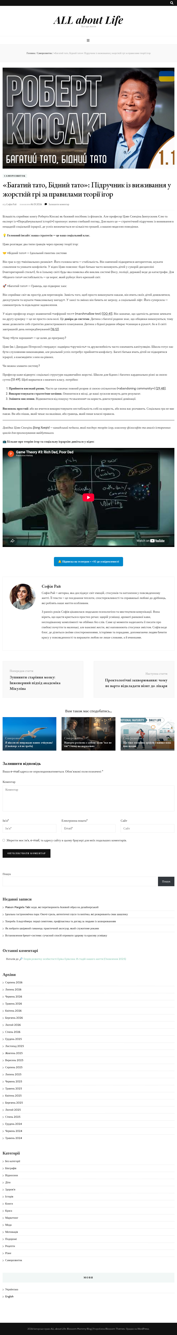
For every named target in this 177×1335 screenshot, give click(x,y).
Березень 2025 (14, 1102)
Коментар (9, 782)
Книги (9, 1203)
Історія (9, 1196)
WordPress (143, 1328)
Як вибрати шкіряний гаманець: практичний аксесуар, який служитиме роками (52, 928)
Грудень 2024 (13, 1124)
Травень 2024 (13, 1138)
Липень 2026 (13, 989)
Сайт (124, 821)
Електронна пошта (75, 821)
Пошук (7, 874)
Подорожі (11, 1239)
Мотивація (11, 1232)
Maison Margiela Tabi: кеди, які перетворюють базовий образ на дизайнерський (52, 907)
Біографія (10, 1168)
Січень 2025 (12, 1116)
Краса (8, 1210)
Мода (8, 1224)
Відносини (11, 1175)
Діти (8, 1182)
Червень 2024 (13, 1131)
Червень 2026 (13, 996)
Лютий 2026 (13, 1024)
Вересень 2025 (14, 1060)
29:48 (161, 388)
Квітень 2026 (13, 1010)
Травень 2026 (13, 1003)
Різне (8, 1253)
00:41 (107, 314)
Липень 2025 (13, 1074)
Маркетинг (11, 1217)
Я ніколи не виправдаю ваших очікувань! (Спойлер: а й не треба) (29, 744)
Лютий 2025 (13, 1109)
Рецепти (10, 1246)
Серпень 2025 (13, 1067)
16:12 (55, 329)
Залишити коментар (59, 204)
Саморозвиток (15, 176)
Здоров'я (10, 1189)
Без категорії (12, 1161)
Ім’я (6, 821)
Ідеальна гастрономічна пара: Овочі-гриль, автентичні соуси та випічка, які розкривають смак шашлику (66, 914)
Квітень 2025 (13, 1095)
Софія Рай (11, 204)
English (9, 1296)
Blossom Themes (115, 1328)
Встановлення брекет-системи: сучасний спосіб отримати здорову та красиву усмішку (56, 935)
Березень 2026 (14, 1017)
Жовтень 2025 (14, 1053)
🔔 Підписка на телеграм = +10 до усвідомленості (88, 561)
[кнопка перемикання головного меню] (88, 40)
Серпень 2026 (13, 982)
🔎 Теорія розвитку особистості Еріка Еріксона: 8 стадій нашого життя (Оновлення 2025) (72, 959)
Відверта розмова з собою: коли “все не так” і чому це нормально (88, 744)
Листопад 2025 (14, 1046)
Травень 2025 (13, 1088)
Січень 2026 (12, 1032)
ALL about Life (88, 19)
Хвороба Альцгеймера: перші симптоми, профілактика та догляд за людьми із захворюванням (60, 921)
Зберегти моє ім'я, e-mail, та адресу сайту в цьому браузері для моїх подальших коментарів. (66, 840)
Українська (11, 1289)
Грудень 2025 (13, 1039)
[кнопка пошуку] (171, 3)
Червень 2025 (13, 1081)
